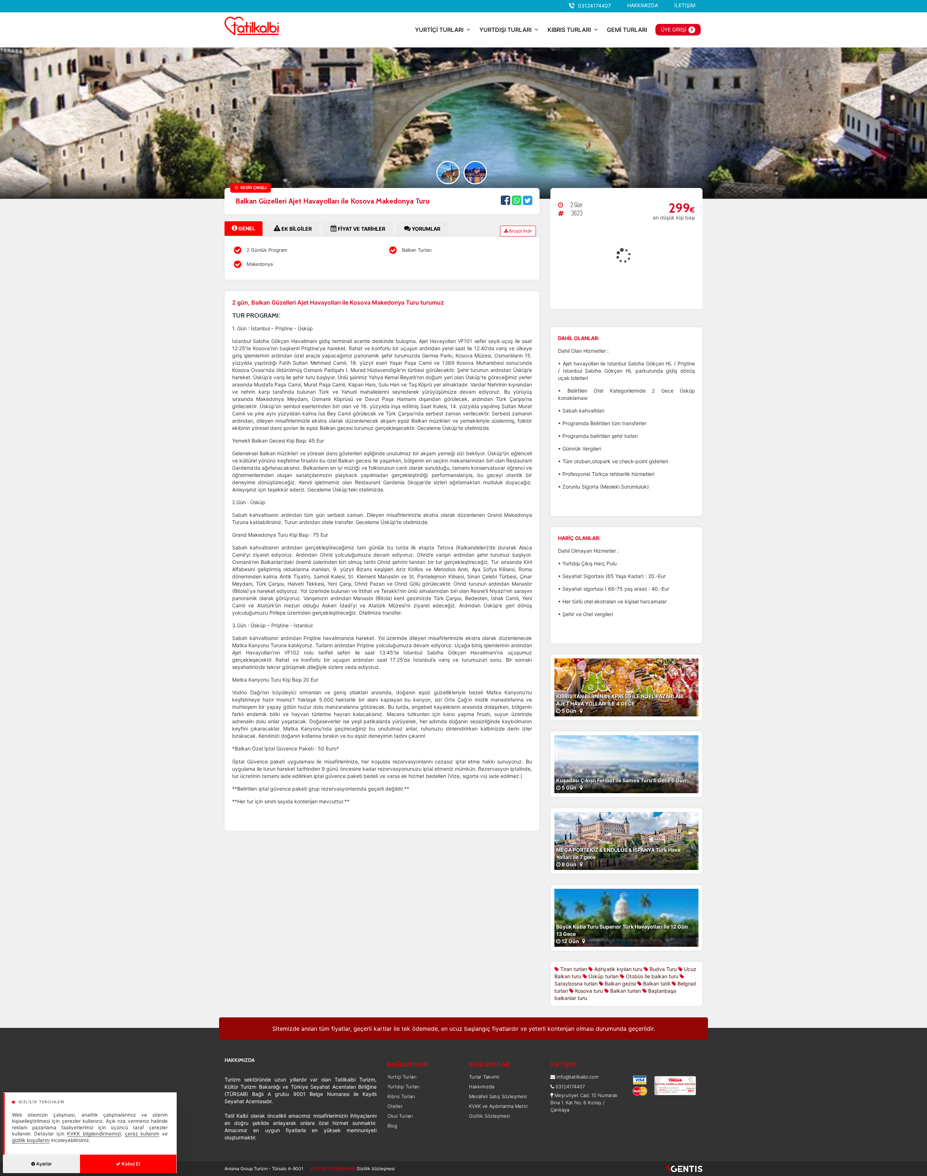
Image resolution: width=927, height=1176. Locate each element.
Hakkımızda (481, 1086)
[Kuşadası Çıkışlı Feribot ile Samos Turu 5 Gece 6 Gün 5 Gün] (626, 764)
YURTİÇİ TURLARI (439, 29)
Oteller (395, 1106)
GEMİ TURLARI (627, 29)
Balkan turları (625, 991)
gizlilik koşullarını (31, 1140)
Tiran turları (573, 969)
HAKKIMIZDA (642, 5)
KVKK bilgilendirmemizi (94, 1134)
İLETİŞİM (684, 5)
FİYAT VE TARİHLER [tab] (361, 229)
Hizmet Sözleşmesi (333, 1168)
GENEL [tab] (246, 228)
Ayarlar (43, 1164)
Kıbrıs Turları (401, 1096)
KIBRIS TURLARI (569, 29)
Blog (392, 1126)
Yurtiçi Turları (401, 1077)
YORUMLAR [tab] (425, 229)
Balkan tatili (656, 983)
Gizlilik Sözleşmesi (489, 1116)
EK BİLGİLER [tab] (296, 229)
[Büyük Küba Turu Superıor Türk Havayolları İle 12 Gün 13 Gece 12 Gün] (626, 917)
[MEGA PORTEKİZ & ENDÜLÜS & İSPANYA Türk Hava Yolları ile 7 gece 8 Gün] (626, 840)
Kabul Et (130, 1164)
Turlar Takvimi (484, 1077)
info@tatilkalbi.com (578, 1077)
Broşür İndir (520, 231)
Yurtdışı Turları (403, 1086)
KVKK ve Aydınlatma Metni (498, 1106)
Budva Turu (662, 969)
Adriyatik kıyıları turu (617, 969)
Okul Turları (400, 1116)
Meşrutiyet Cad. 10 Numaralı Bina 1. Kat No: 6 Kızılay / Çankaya (583, 1102)
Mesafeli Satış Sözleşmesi (498, 1096)
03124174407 (594, 6)
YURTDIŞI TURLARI (505, 29)
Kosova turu (588, 991)
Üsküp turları (602, 976)
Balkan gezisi (619, 983)
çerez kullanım (142, 1134)
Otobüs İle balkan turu (651, 976)
